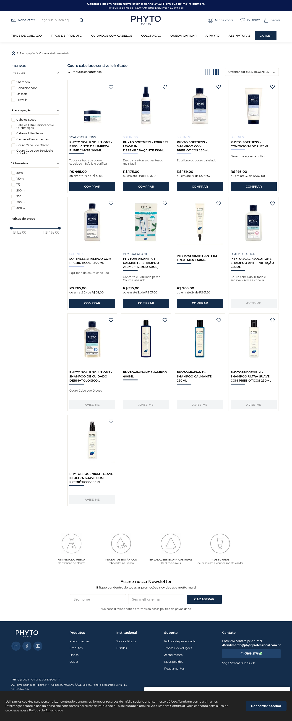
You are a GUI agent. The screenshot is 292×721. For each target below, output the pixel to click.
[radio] (207, 72)
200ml (20, 190)
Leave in (22, 100)
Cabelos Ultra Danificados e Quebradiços (35, 126)
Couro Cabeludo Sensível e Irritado (34, 152)
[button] (221, 20)
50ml (19, 172)
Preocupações (27, 53)
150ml (20, 178)
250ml (20, 196)
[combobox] (62, 20)
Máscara (22, 94)
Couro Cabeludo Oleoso (32, 145)
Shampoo (23, 82)
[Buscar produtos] (80, 20)
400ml (21, 208)
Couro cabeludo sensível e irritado (55, 53)
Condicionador (26, 88)
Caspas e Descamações (32, 139)
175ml (20, 184)
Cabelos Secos (26, 119)
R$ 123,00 (18, 232)
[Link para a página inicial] (13, 53)
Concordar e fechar (266, 706)
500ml (20, 202)
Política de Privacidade (46, 710)
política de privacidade (175, 609)
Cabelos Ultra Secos (29, 133)
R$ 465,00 (51, 232)
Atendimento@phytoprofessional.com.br (251, 645)
